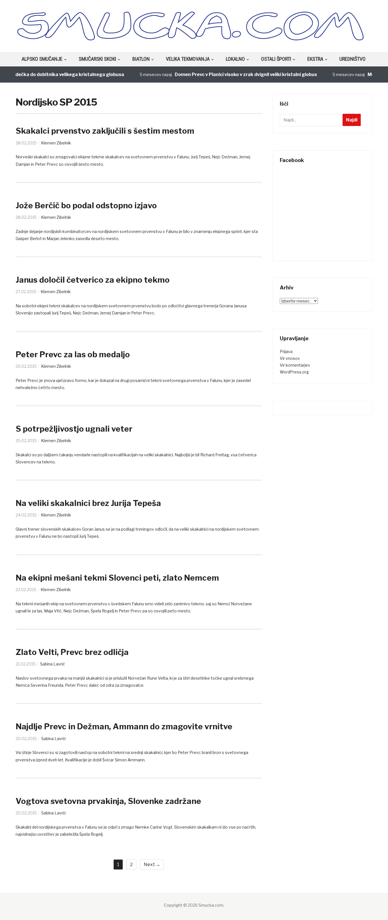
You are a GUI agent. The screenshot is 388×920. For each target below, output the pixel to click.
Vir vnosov (290, 358)
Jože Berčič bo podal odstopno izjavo (86, 205)
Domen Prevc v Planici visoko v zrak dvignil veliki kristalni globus (235, 74)
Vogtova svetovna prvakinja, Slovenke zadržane (108, 801)
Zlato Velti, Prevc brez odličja (72, 652)
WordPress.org (294, 371)
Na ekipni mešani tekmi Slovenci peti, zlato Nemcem (117, 578)
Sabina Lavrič (52, 663)
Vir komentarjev (295, 365)
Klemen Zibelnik (56, 142)
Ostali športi (276, 59)
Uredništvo (352, 59)
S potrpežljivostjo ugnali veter (74, 429)
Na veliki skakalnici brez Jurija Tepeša (88, 503)
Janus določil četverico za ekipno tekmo (93, 280)
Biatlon (141, 59)
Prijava (286, 351)
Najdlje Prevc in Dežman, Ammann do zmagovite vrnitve (124, 726)
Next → (152, 864)
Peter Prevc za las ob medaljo (73, 354)
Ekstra (315, 59)
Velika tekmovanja (188, 59)
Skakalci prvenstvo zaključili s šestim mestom (105, 131)
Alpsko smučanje (42, 59)
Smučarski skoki (97, 59)
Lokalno (235, 59)
